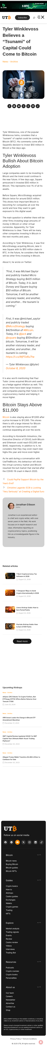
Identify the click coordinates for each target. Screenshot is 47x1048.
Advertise (10, 1003)
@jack (22, 333)
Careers (9, 996)
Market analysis (12, 928)
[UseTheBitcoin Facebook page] (5, 842)
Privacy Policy (15, 1039)
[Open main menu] (41, 17)
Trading (9, 910)
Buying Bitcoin (12, 864)
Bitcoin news (11, 861)
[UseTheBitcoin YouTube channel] (17, 842)
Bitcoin (6, 417)
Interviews (10, 949)
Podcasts (10, 967)
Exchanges (10, 900)
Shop (8, 1010)
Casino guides (12, 896)
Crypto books (11, 974)
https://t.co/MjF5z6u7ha (20, 356)
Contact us (10, 1006)
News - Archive (10, 61)
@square (11, 337)
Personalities (11, 978)
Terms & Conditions (30, 1039)
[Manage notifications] (41, 1042)
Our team (10, 993)
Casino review (12, 942)
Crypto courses (12, 971)
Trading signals (12, 932)
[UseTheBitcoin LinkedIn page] (35, 842)
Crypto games (12, 907)
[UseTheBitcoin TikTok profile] (41, 842)
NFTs (8, 913)
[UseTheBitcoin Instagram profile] (29, 842)
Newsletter (10, 1000)
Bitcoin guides (12, 867)
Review (9, 939)
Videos (9, 946)
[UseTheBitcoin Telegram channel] (11, 842)
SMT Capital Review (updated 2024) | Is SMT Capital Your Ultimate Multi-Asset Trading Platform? (20, 738)
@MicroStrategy (15, 326)
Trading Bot (11, 952)
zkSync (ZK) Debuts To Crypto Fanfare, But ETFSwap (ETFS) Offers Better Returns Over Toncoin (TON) (19, 699)
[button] (23, 855)
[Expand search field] (34, 18)
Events (9, 935)
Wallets (9, 903)
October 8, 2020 (15, 368)
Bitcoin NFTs (11, 871)
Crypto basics (12, 886)
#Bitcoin (28, 330)
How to (9, 889)
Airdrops (9, 893)
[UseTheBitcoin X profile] (23, 842)
